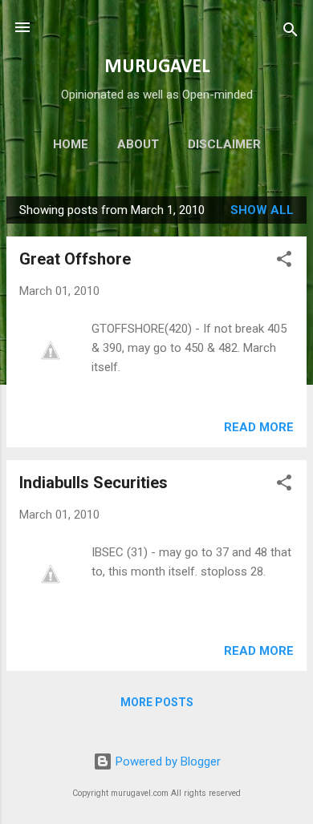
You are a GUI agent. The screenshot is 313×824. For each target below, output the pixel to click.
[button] (284, 261)
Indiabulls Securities (93, 482)
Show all (262, 210)
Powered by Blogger (166, 761)
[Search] (290, 32)
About (138, 144)
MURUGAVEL (156, 67)
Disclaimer (224, 144)
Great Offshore (75, 259)
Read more (259, 427)
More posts (156, 702)
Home (70, 144)
